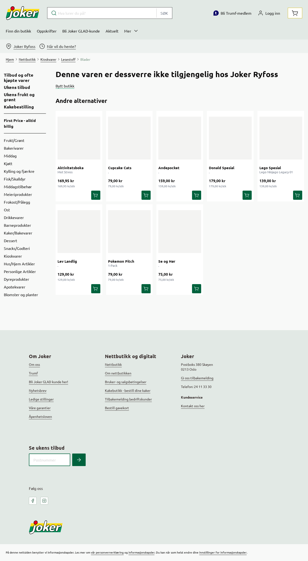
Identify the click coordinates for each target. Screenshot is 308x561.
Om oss (34, 364)
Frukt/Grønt (14, 140)
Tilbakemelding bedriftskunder (128, 399)
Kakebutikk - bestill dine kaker (127, 390)
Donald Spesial (221, 167)
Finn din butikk (18, 30)
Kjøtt (8, 163)
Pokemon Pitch (121, 261)
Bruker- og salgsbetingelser (125, 382)
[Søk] (79, 460)
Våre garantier (40, 408)
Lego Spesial (270, 167)
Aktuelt (112, 30)
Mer (127, 30)
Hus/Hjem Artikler (19, 263)
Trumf (33, 373)
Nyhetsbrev (37, 390)
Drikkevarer (14, 217)
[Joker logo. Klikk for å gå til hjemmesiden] (22, 13)
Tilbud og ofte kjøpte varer (18, 77)
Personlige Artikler (20, 271)
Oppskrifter (47, 30)
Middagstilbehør (18, 186)
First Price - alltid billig (20, 123)
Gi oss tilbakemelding (197, 378)
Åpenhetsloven (40, 416)
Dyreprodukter (16, 279)
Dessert (10, 240)
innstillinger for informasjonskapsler (223, 552)
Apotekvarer (14, 286)
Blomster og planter (21, 294)
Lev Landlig (67, 261)
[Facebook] (33, 501)
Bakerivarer (14, 148)
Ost (7, 209)
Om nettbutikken (118, 373)
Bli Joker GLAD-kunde (81, 30)
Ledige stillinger (41, 399)
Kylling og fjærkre (19, 171)
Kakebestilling (19, 106)
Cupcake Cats (119, 167)
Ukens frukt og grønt (19, 97)
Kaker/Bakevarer (18, 232)
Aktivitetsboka (70, 167)
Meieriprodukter (18, 194)
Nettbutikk (113, 364)
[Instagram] (44, 501)
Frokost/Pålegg (17, 202)
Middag (10, 155)
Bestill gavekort (117, 408)
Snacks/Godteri (17, 248)
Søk (164, 13)
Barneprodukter (17, 225)
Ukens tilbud (17, 87)
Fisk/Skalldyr (15, 178)
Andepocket (169, 167)
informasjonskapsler (141, 552)
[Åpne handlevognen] (295, 13)
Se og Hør (166, 261)
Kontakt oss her (193, 406)
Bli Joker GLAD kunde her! (48, 382)
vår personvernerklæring (107, 552)
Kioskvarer (13, 256)
